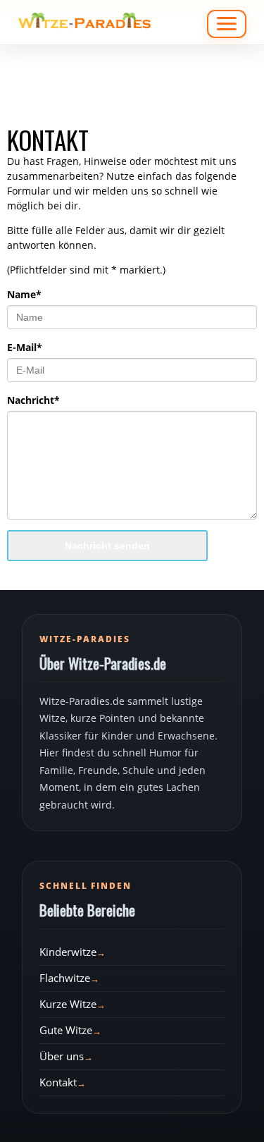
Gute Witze (65, 1030)
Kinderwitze (67, 952)
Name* (24, 294)
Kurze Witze (67, 1004)
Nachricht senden (107, 545)
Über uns (61, 1056)
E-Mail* (24, 347)
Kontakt (58, 1082)
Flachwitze (64, 978)
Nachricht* (33, 400)
